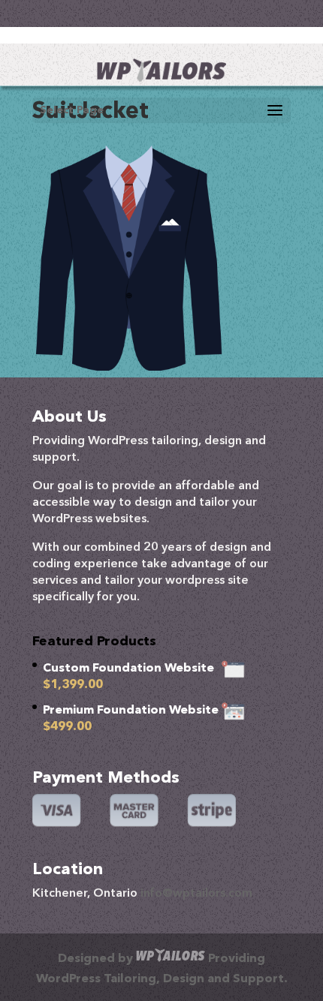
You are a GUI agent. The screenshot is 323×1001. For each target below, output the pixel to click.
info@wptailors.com (196, 894)
